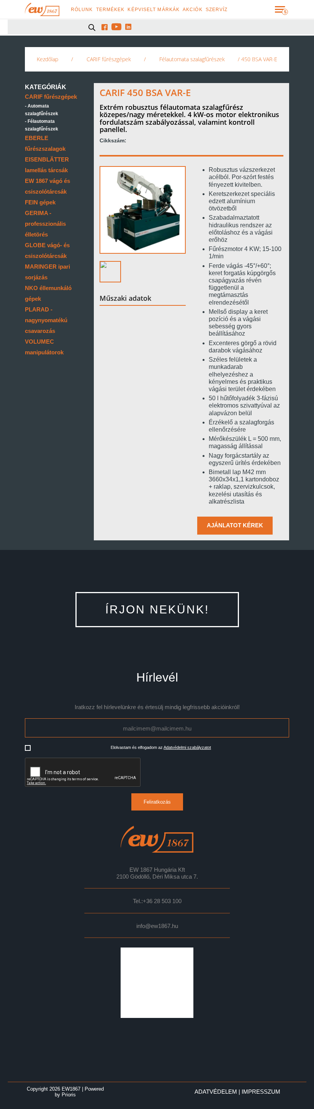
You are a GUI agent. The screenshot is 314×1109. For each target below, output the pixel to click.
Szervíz (217, 9)
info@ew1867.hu (157, 926)
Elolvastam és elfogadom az (161, 747)
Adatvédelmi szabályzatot (187, 747)
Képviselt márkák (154, 9)
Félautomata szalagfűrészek (192, 59)
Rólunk (82, 9)
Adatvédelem (216, 1092)
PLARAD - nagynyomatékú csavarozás (46, 320)
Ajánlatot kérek (235, 525)
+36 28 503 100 (162, 901)
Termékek (110, 9)
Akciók (193, 9)
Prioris (69, 1095)
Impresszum (261, 1092)
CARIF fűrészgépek (109, 59)
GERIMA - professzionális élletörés (45, 224)
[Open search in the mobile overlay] (92, 27)
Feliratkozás (157, 802)
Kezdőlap (47, 59)
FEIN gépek (40, 202)
